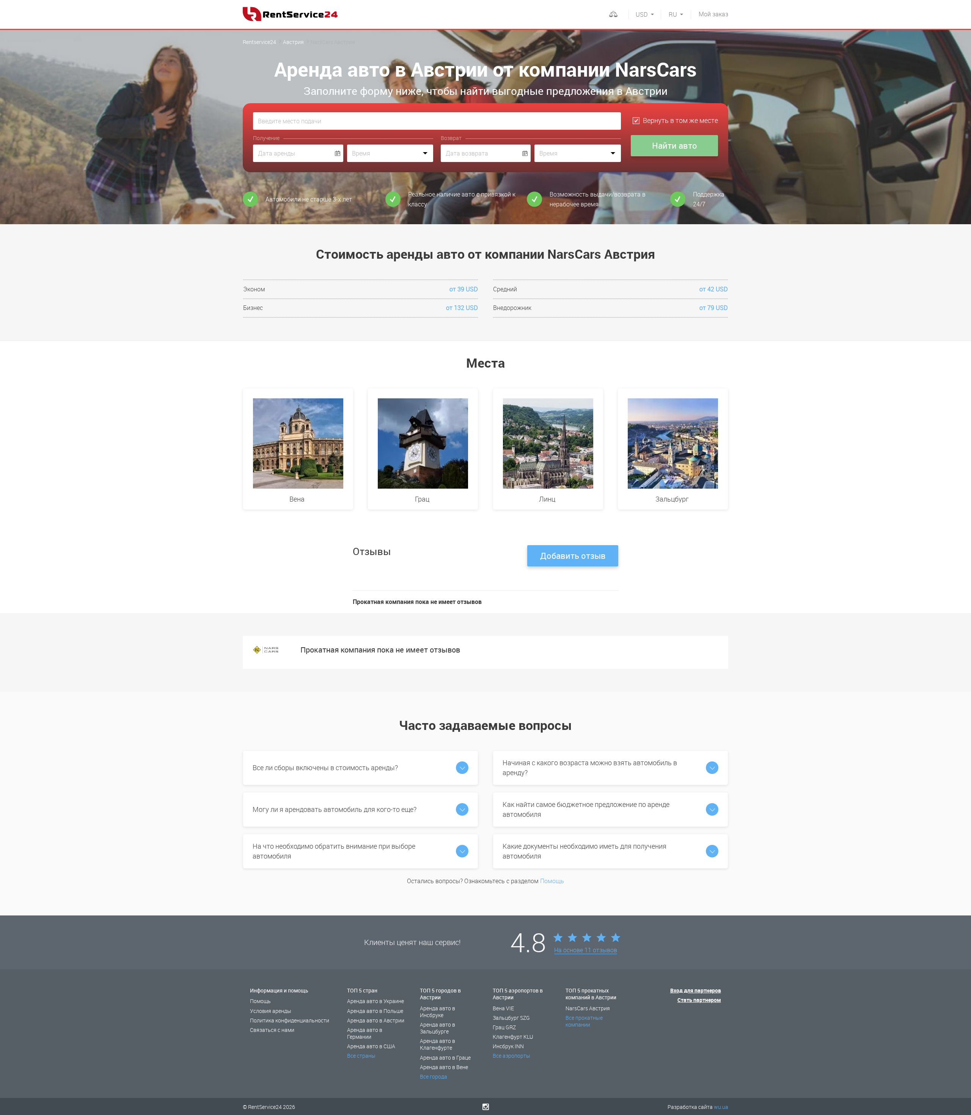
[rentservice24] (290, 14)
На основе (585, 950)
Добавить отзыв (573, 555)
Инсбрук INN (508, 1046)
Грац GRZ (504, 1027)
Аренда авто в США (371, 1046)
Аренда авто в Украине (375, 1001)
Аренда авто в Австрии (375, 1020)
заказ (713, 14)
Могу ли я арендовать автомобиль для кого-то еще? (334, 809)
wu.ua (721, 1106)
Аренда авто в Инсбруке (437, 1012)
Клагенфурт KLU (513, 1036)
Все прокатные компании (584, 1021)
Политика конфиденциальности (289, 1020)
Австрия (293, 42)
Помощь (552, 881)
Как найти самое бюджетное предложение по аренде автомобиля (586, 809)
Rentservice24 (259, 42)
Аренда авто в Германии (364, 1033)
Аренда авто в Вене (444, 1067)
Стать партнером (699, 999)
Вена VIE (503, 1008)
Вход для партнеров (695, 990)
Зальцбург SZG (511, 1017)
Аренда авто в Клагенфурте (437, 1044)
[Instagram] (485, 1106)
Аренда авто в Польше (375, 1010)
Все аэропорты (511, 1055)
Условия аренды (270, 1010)
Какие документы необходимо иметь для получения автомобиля (584, 850)
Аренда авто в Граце (445, 1057)
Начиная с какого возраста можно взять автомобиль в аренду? (590, 767)
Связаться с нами (272, 1029)
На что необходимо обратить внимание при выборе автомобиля (334, 850)
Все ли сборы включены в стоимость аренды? (325, 767)
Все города (433, 1076)
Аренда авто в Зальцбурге (437, 1028)
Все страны (361, 1055)
